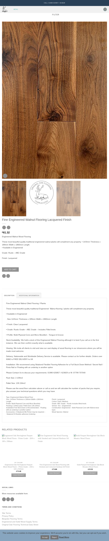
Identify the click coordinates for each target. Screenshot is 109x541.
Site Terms (6, 513)
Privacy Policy (8, 516)
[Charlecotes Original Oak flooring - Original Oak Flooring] (5, 9)
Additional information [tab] (29, 295)
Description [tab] (9, 295)
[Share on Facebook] (4, 276)
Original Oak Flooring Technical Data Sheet (20, 525)
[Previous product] (8, 227)
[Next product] (4, 227)
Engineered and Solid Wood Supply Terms (19, 522)
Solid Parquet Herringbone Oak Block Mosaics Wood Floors (90, 466)
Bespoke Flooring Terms (12, 519)
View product (18, 475)
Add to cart (10, 269)
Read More (64, 537)
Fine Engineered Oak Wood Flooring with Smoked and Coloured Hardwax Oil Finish (54, 466)
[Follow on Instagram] (8, 499)
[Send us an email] (12, 499)
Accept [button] (45, 537)
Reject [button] (54, 537)
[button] (14, 9)
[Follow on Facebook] (4, 499)
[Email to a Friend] (8, 276)
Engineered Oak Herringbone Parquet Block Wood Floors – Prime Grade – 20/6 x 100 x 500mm (18, 467)
